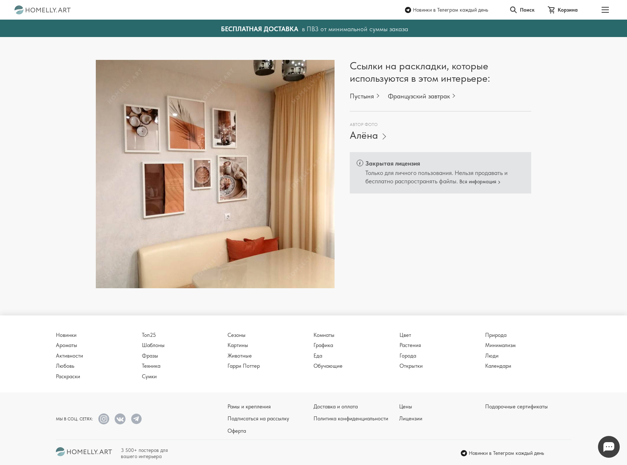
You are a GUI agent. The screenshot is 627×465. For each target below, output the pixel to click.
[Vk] (120, 418)
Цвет (405, 335)
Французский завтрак (419, 96)
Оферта (237, 431)
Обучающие (328, 366)
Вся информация (477, 181)
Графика (323, 345)
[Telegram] (136, 418)
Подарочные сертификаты (516, 406)
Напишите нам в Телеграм (609, 447)
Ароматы (66, 345)
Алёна (364, 135)
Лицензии (410, 418)
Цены (405, 406)
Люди (492, 355)
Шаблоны (153, 345)
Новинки (66, 335)
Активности (69, 355)
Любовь (65, 366)
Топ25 (149, 335)
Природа (496, 335)
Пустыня (362, 96)
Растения (410, 345)
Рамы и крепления (249, 406)
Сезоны (237, 335)
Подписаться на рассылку (258, 418)
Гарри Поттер (244, 366)
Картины (238, 345)
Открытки (411, 366)
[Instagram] (103, 418)
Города (407, 355)
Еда (318, 355)
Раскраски (68, 376)
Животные (240, 355)
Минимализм (500, 345)
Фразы (150, 355)
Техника (151, 366)
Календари (498, 366)
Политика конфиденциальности (351, 418)
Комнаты (324, 335)
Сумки (149, 376)
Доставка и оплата (336, 406)
